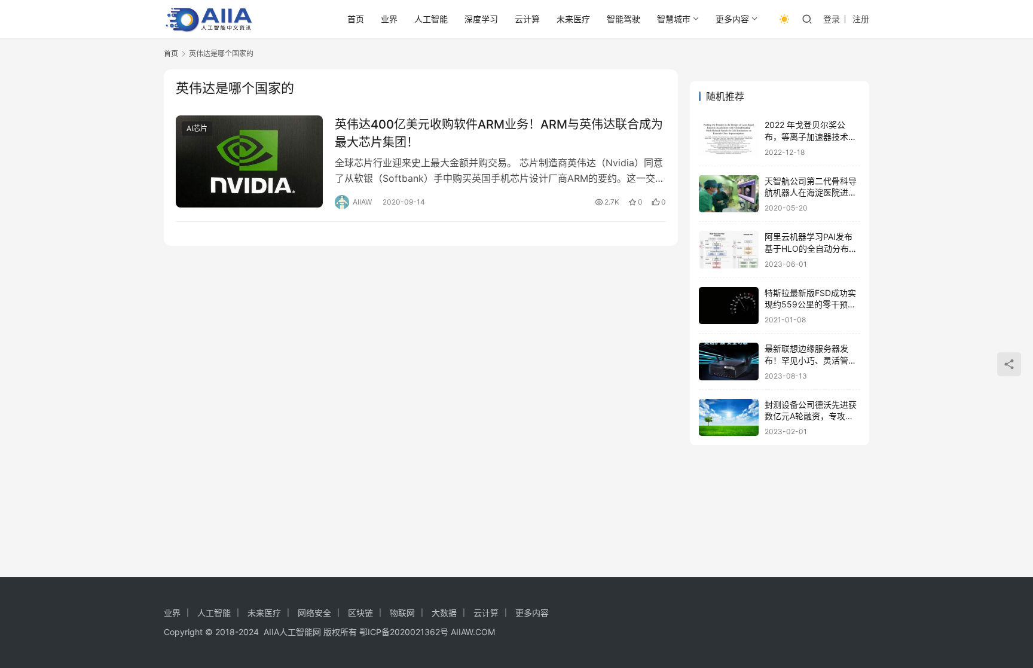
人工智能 (431, 19)
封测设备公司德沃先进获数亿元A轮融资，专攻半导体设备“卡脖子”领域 (811, 416)
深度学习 (481, 19)
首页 (355, 19)
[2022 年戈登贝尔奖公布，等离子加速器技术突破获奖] (729, 138)
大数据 (444, 613)
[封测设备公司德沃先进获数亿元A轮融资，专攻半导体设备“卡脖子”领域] (729, 418)
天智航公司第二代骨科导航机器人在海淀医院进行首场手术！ (811, 192)
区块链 (360, 613)
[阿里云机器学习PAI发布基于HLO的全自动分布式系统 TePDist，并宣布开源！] (729, 250)
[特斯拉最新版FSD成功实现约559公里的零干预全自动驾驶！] (729, 306)
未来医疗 (573, 19)
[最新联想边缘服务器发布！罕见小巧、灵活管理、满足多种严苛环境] (729, 361)
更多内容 (732, 19)
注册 (860, 19)
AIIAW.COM (473, 632)
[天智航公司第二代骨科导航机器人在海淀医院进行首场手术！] (729, 194)
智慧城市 (673, 19)
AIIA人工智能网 (292, 632)
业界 (389, 19)
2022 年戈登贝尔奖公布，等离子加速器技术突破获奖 (811, 136)
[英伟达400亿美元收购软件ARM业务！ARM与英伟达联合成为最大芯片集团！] (249, 161)
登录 (831, 19)
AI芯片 (197, 128)
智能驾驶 (623, 19)
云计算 (527, 19)
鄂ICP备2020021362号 (403, 632)
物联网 (402, 613)
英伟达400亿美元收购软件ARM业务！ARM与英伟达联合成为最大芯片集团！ (499, 133)
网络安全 (314, 613)
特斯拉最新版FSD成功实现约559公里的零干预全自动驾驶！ (810, 304)
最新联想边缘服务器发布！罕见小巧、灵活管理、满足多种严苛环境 (806, 360)
